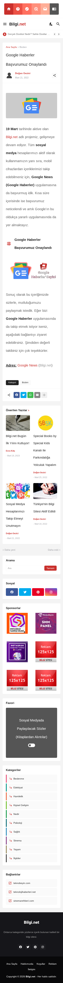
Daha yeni (10, 549)
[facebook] (12, 592)
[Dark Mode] (51, 24)
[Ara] (58, 24)
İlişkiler (17, 858)
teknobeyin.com (21, 883)
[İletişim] (45, 9)
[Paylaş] (54, 75)
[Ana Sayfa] (8, 9)
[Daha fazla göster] (44, 395)
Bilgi (17, 24)
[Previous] (54, 34)
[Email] (37, 395)
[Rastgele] (54, 9)
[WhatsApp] (30, 395)
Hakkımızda (27, 963)
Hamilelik (18, 796)
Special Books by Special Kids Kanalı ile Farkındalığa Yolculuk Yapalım (44, 450)
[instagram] (51, 592)
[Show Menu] (4, 24)
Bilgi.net (12, 137)
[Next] (58, 34)
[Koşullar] (26, 9)
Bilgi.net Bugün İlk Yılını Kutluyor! (17, 439)
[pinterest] (38, 592)
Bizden (23, 47)
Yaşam (17, 849)
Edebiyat (18, 787)
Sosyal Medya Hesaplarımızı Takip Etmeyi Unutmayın (15, 514)
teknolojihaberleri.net (24, 892)
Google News (27, 365)
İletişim (31, 969)
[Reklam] (36, 9)
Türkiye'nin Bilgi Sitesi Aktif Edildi (44, 507)
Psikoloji (17, 823)
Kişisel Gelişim (21, 805)
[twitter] (25, 592)
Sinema (17, 840)
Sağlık (16, 831)
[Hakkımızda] (17, 9)
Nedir (16, 814)
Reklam (53, 963)
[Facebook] (17, 395)
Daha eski (53, 549)
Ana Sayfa (11, 47)
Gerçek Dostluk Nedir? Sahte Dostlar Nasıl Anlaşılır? (29, 34)
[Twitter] (23, 395)
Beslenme (18, 778)
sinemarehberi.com (23, 900)
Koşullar (41, 963)
